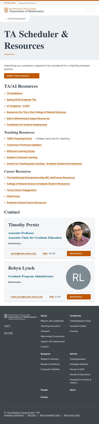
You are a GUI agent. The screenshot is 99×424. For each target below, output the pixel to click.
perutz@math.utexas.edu (23, 253)
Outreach (45, 331)
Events (44, 397)
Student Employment (17, 19)
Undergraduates (78, 359)
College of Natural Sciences (27, 3)
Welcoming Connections (52, 336)
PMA (45, 253)
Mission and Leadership (52, 321)
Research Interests (50, 359)
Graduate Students (79, 364)
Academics (75, 315)
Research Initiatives (50, 364)
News (73, 390)
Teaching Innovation (50, 326)
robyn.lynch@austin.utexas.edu (27, 296)
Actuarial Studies (78, 326)
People (44, 390)
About (44, 315)
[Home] (4, 18)
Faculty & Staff (77, 369)
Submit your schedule (18, 76)
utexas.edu (10, 3)
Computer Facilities (50, 369)
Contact (45, 346)
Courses (74, 331)
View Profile (75, 253)
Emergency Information (14, 415)
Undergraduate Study (80, 321)
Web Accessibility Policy (50, 415)
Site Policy (31, 415)
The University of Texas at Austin (21, 412)
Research (45, 354)
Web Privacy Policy (72, 415)
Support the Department (53, 341)
